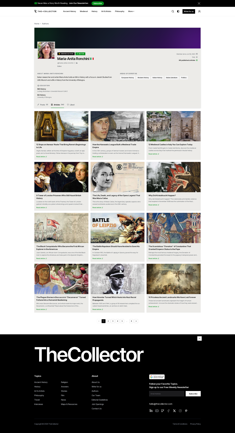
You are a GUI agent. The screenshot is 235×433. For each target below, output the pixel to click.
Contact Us (97, 408)
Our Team (96, 395)
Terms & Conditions (180, 424)
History (37, 386)
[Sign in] (199, 11)
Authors (45, 23)
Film (62, 395)
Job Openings (98, 404)
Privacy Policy (195, 424)
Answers (65, 386)
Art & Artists (39, 391)
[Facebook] (168, 411)
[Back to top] (199, 338)
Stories (64, 391)
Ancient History (40, 382)
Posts (44, 105)
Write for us (189, 11)
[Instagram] (180, 411)
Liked (72, 105)
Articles (59, 105)
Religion (64, 382)
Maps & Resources (69, 404)
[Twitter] (174, 411)
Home (36, 23)
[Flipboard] (163, 411)
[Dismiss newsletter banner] (199, 3)
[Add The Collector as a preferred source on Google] (157, 376)
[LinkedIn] (77, 63)
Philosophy (39, 395)
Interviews (38, 404)
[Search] (172, 11)
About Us (96, 382)
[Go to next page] (136, 321)
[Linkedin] (151, 410)
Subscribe (98, 3)
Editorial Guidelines (100, 400)
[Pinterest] (186, 411)
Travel (37, 400)
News (63, 400)
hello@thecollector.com (160, 404)
